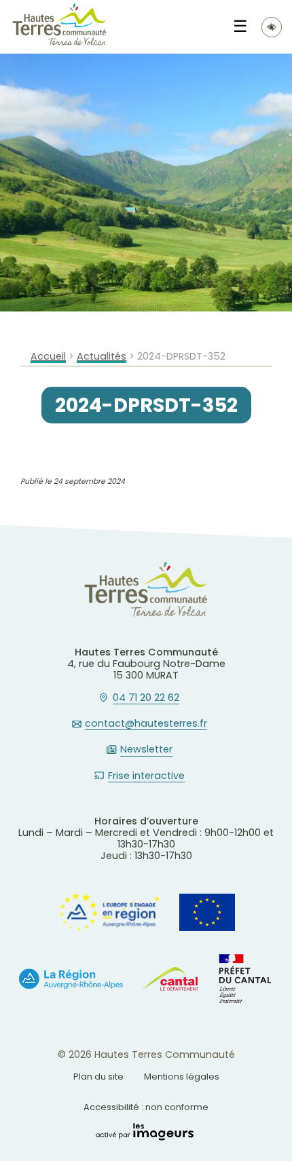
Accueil (48, 356)
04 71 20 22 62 (146, 698)
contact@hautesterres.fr (146, 724)
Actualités (101, 356)
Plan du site (98, 1076)
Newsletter (146, 750)
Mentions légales (181, 1076)
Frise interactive (146, 776)
